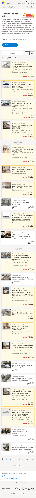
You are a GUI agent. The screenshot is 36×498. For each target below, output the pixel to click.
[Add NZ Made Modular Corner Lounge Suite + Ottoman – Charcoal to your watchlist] (33, 233)
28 (27, 459)
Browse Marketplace (8, 7)
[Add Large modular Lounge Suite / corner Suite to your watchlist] (33, 200)
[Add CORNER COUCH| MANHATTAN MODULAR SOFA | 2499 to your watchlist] (33, 390)
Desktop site (5, 483)
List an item (30, 7)
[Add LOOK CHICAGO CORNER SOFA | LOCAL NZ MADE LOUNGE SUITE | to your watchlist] (33, 344)
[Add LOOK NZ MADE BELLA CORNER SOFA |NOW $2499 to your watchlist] (33, 147)
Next (32, 459)
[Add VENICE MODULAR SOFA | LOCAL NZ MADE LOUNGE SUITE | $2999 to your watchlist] (33, 63)
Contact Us (19, 483)
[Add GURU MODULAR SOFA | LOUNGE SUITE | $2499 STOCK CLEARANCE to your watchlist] (33, 254)
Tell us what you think (11, 478)
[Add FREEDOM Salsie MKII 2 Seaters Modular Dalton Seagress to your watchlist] (33, 376)
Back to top (19, 466)
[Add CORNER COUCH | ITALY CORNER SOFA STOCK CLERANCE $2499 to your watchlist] (33, 324)
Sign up (26, 3)
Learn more (8, 476)
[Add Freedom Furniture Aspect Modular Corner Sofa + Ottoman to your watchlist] (33, 275)
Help (12, 483)
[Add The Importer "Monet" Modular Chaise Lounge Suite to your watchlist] (33, 363)
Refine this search (11, 45)
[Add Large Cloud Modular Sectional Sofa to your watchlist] (33, 311)
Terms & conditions (30, 483)
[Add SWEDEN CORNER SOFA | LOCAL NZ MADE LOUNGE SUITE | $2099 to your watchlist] (33, 102)
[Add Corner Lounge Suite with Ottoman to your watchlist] (33, 430)
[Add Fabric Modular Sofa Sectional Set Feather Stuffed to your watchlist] (33, 167)
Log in (32, 3)
